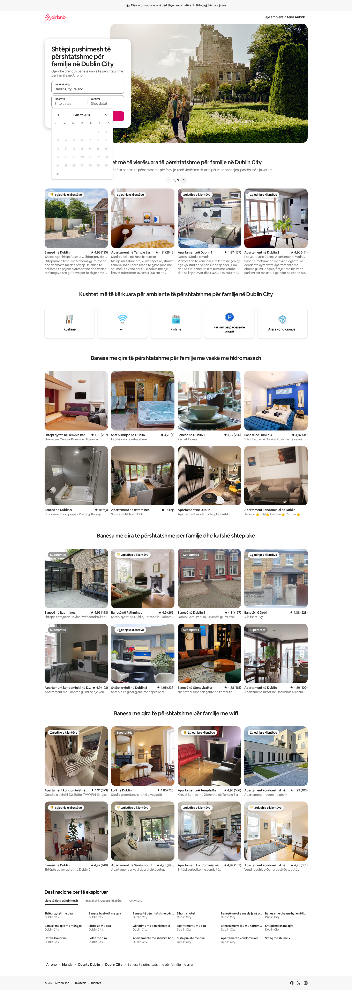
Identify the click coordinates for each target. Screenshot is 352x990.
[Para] (183, 180)
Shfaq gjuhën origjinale (211, 5)
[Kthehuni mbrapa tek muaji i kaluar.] (58, 115)
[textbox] (69, 103)
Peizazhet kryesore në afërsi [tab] (103, 901)
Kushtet (95, 983)
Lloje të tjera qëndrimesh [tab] (61, 901)
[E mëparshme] (168, 180)
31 (58, 174)
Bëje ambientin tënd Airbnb (284, 17)
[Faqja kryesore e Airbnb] (55, 17)
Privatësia (80, 983)
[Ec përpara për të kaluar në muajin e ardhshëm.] (106, 115)
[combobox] (88, 89)
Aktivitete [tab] (135, 901)
